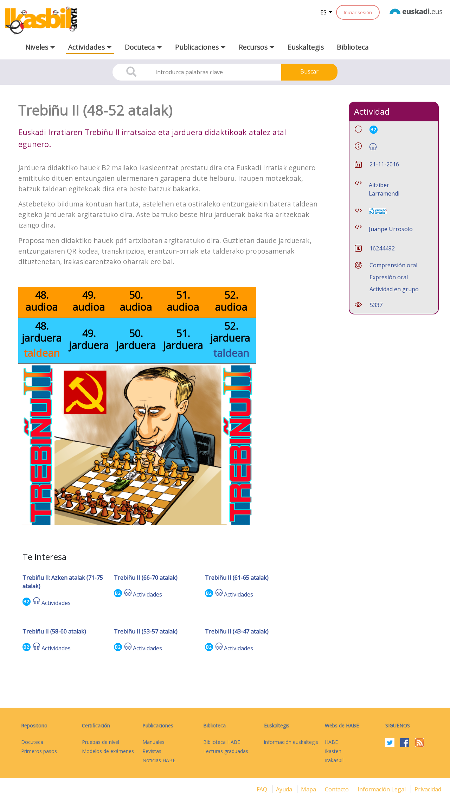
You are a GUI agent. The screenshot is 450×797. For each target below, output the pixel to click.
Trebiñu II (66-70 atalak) (146, 577)
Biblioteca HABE (221, 742)
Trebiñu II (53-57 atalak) (146, 631)
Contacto (337, 789)
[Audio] (36, 603)
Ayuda (285, 789)
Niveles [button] (37, 47)
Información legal (382, 789)
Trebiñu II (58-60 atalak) (54, 631)
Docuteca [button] (141, 47)
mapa (309, 789)
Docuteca (32, 742)
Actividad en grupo (394, 289)
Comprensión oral (393, 265)
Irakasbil (334, 760)
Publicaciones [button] (197, 47)
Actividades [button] (87, 47)
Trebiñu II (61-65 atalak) (237, 577)
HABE (331, 742)
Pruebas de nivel (100, 742)
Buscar (309, 71)
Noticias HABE (158, 760)
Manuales (153, 742)
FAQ (263, 789)
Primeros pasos (39, 751)
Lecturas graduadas (225, 751)
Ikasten (333, 751)
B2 (27, 602)
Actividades (56, 603)
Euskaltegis (306, 47)
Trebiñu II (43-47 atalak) (237, 631)
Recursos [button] (254, 47)
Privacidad (427, 789)
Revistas (151, 751)
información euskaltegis (291, 742)
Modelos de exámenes (108, 751)
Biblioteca (353, 47)
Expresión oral (388, 277)
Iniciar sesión (358, 12)
